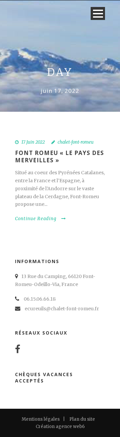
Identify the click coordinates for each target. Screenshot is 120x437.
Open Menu (98, 13)
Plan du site (82, 419)
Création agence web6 (60, 426)
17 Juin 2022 (33, 142)
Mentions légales (41, 419)
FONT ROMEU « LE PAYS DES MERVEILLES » (59, 156)
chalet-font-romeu (76, 142)
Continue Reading (35, 218)
